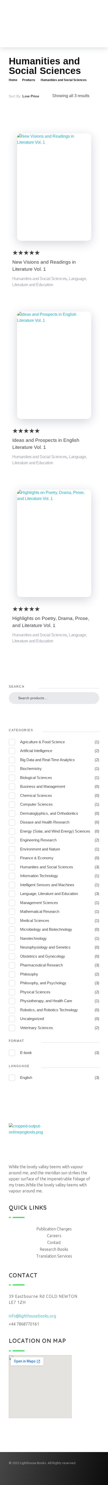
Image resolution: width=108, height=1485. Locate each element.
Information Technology (39, 876)
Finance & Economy (36, 858)
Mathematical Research (39, 911)
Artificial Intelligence (36, 751)
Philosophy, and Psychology (43, 983)
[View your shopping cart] (72, 23)
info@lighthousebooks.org (32, 1316)
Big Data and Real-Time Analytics (47, 760)
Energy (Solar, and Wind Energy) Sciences (55, 831)
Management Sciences (39, 903)
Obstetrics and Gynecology (42, 956)
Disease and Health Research (44, 822)
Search (54, 713)
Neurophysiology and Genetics (45, 947)
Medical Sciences (34, 920)
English (26, 1077)
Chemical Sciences (36, 795)
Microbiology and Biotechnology (46, 929)
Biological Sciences (36, 777)
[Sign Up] (63, 23)
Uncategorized (32, 1019)
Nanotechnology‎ (33, 938)
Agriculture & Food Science (42, 742)
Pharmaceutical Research (41, 965)
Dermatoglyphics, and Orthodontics (49, 813)
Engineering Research (38, 840)
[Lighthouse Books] (39, 23)
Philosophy (29, 974)
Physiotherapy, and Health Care (46, 1001)
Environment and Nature (40, 849)
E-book (26, 1052)
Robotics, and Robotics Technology (49, 1010)
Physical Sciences (35, 992)
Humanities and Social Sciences (39, 279)
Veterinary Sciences (36, 1028)
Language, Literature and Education (49, 893)
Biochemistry (31, 768)
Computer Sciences (36, 804)
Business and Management (42, 786)
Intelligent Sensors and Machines (47, 885)
